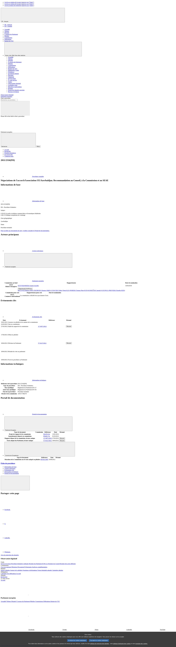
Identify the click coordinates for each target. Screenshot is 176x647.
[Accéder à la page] (52, 341)
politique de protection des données (99, 643)
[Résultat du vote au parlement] (52, 358)
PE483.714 (46, 436)
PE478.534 (46, 434)
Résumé (69, 326)
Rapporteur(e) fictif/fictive (25, 288)
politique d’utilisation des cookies (122, 643)
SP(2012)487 (44, 459)
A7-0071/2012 (42, 326)
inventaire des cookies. (141, 643)
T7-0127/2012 (42, 343)
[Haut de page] (15, 483)
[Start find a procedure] (15, 108)
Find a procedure (6, 98)
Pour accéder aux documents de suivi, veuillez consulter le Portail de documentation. (25, 230)
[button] (28, 594)
